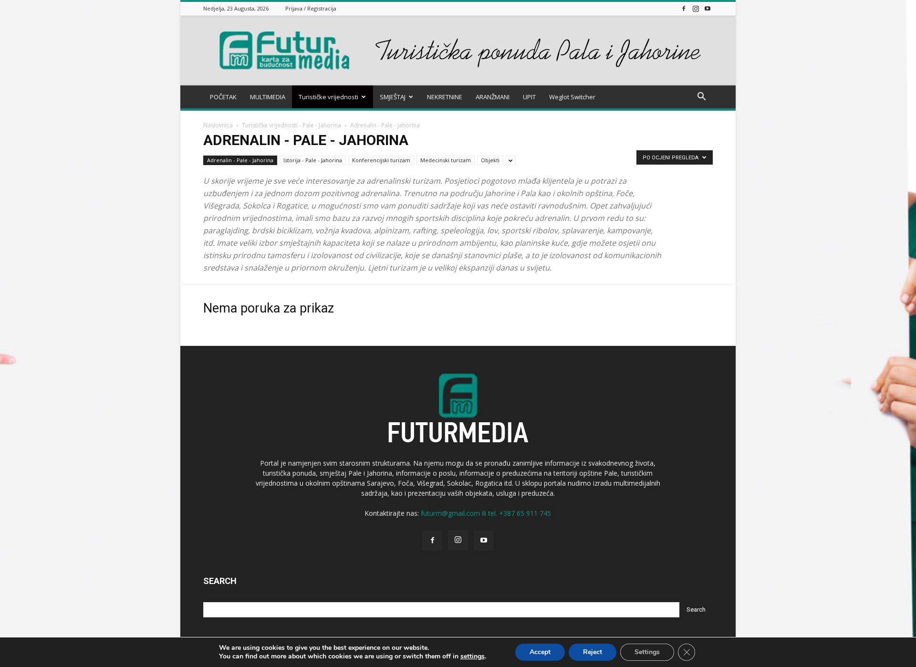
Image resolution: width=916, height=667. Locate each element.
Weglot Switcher (572, 97)
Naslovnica (218, 125)
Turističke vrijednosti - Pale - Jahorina (291, 125)
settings (472, 656)
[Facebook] (683, 8)
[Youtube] (707, 8)
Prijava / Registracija (310, 8)
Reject (592, 652)
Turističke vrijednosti (328, 97)
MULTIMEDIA (267, 97)
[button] (701, 97)
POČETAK (223, 97)
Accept (540, 652)
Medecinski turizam (445, 160)
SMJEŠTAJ (393, 97)
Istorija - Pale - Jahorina (312, 160)
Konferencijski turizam (381, 160)
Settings (647, 652)
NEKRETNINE (444, 97)
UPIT (529, 97)
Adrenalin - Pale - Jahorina (240, 160)
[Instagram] (695, 8)
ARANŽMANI (493, 97)
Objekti (490, 160)
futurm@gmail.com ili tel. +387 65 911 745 (486, 513)
